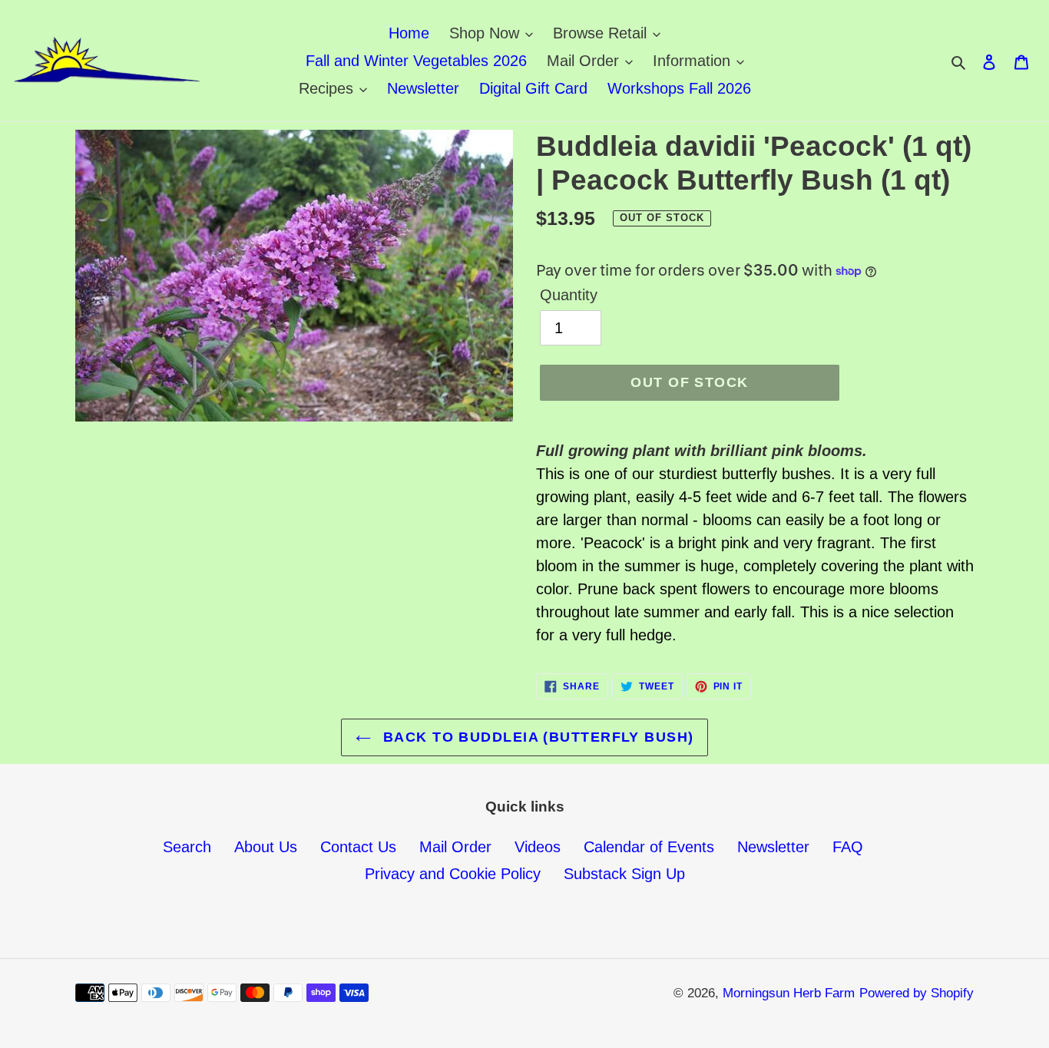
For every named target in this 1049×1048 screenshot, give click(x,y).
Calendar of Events (649, 846)
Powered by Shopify (916, 993)
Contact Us (358, 846)
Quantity (568, 294)
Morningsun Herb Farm (789, 993)
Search (187, 846)
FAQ (847, 846)
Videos (538, 846)
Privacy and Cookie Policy (453, 873)
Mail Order (455, 846)
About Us (265, 846)
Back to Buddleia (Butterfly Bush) (536, 737)
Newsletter (773, 846)
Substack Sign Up (624, 873)
